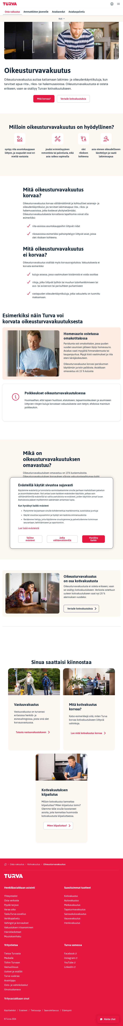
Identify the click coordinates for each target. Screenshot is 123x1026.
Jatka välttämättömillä (62, 539)
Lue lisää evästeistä (28, 528)
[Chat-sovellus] (108, 1019)
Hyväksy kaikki (93, 539)
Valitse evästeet (30, 539)
